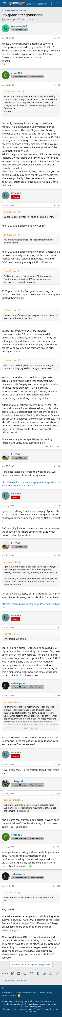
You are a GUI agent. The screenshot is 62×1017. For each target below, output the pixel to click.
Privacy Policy (40, 1009)
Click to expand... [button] (31, 728)
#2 (59, 85)
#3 (59, 205)
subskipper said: (12, 799)
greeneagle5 (10, 19)
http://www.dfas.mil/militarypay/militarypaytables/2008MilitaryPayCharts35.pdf (31, 483)
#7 (59, 627)
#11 (58, 846)
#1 (59, 38)
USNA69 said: (10, 561)
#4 (59, 466)
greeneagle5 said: (12, 91)
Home (12, 995)
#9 (59, 764)
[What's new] (51, 4)
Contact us (7, 992)
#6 (59, 555)
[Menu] (4, 3)
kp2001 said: (10, 633)
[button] (3, 988)
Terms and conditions (26, 992)
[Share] (54, 38)
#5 (59, 505)
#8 (59, 695)
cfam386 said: (10, 211)
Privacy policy (45, 992)
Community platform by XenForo (28, 1001)
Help (4, 995)
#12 (58, 886)
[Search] (58, 4)
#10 (58, 793)
